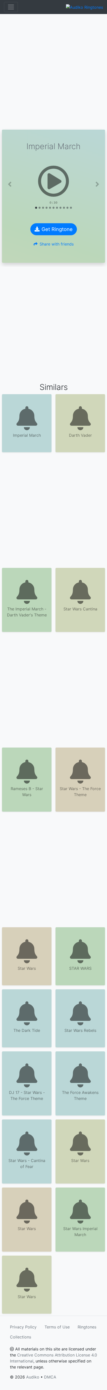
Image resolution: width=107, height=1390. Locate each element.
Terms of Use (57, 1326)
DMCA (50, 1376)
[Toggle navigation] (11, 7)
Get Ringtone (57, 229)
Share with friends (57, 244)
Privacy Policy (23, 1326)
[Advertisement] (53, 72)
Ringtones (87, 1326)
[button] (9, 184)
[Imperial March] (53, 181)
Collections (20, 1336)
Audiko (32, 1376)
